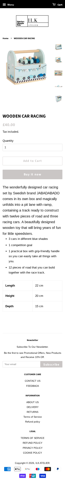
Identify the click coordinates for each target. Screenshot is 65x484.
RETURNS (32, 412)
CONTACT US (32, 380)
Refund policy (32, 421)
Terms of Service (32, 416)
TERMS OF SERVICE (32, 438)
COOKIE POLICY (32, 452)
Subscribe (51, 364)
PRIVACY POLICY (32, 447)
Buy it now (32, 174)
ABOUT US (32, 402)
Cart (59, 5)
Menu (10, 4)
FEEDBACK (32, 385)
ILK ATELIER (43, 463)
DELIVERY (32, 407)
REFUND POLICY (32, 442)
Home (5, 38)
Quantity (8, 140)
